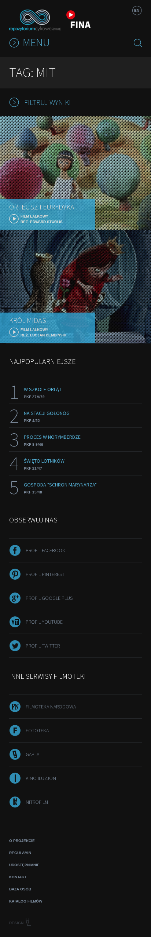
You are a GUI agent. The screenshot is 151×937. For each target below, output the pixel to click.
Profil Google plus (49, 598)
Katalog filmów (25, 901)
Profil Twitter (43, 645)
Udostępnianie (24, 865)
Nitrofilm (37, 802)
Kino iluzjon (41, 778)
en (136, 10)
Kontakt (17, 877)
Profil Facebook (45, 550)
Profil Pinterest (45, 574)
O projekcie (22, 841)
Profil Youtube (44, 622)
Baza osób (20, 889)
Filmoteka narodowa (51, 706)
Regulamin (20, 853)
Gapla (32, 754)
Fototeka (37, 730)
